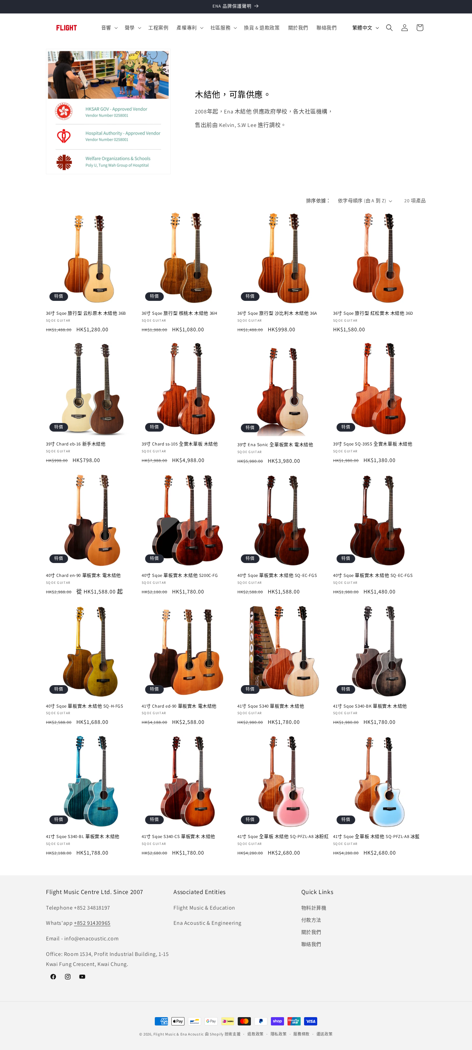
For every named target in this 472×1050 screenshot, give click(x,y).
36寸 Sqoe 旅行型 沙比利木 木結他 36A (277, 313)
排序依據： (318, 200)
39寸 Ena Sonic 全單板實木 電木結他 (275, 445)
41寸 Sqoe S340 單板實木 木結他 (270, 706)
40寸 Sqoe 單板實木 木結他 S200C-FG (180, 575)
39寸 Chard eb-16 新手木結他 (76, 444)
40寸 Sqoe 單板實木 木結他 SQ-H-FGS (84, 706)
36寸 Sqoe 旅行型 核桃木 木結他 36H (179, 313)
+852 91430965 (92, 923)
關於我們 (311, 932)
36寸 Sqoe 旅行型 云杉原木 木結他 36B (86, 313)
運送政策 (325, 1034)
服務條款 (301, 1034)
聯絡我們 (311, 944)
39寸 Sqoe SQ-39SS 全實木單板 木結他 (373, 444)
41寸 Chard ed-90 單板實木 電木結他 (179, 706)
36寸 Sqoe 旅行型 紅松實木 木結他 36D (373, 313)
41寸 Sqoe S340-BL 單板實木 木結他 (83, 836)
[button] (109, 27)
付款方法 (311, 920)
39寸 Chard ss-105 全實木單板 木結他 (180, 444)
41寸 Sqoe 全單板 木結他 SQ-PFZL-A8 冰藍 (376, 836)
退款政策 (255, 1034)
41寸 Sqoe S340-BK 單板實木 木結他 (370, 706)
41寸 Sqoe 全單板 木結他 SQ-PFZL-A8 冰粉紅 (283, 836)
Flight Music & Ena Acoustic (179, 1034)
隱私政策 (279, 1034)
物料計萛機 (314, 908)
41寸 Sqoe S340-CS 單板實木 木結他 (178, 836)
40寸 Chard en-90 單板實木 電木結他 (83, 575)
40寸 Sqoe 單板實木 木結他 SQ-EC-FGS (277, 575)
